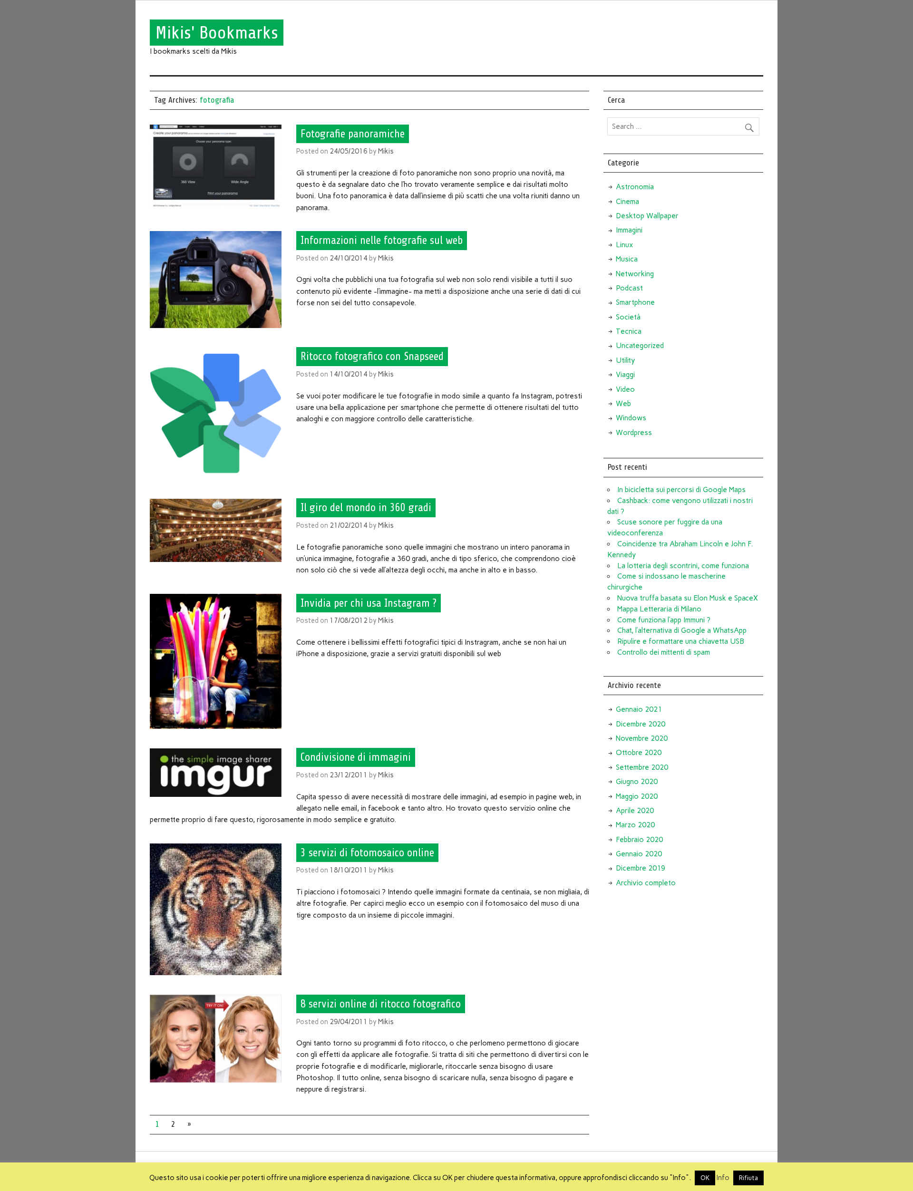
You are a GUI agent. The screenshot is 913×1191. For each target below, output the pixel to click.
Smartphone (635, 302)
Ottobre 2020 (638, 752)
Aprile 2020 (635, 810)
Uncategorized (640, 345)
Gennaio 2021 (639, 709)
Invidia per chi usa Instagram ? (369, 603)
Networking (635, 274)
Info (723, 1177)
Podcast (629, 288)
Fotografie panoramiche (353, 133)
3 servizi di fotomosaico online (367, 852)
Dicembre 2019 (640, 868)
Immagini (629, 230)
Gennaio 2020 (639, 854)
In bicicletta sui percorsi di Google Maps (681, 489)
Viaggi (625, 374)
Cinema (627, 201)
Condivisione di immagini (356, 757)
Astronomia (635, 187)
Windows (631, 418)
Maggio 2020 (637, 796)
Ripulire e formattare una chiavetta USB (680, 641)
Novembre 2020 (642, 738)
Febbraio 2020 (639, 839)
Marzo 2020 (635, 825)
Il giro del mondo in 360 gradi (366, 508)
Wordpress (634, 432)
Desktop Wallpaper (647, 216)
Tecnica (628, 331)
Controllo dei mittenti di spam (663, 652)
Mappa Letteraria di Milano (659, 609)
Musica (627, 259)
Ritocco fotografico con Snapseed (372, 356)
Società (628, 317)
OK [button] (704, 1177)
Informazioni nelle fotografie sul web (382, 240)
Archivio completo (646, 883)
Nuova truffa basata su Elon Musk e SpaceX (687, 598)
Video (625, 389)
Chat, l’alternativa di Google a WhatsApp (682, 630)
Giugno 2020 (637, 781)
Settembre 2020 (642, 767)
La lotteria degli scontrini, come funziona (683, 566)
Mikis (386, 151)
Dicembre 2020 (640, 724)
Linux (624, 245)
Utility (625, 360)
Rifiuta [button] (748, 1177)
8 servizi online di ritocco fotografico (381, 1004)
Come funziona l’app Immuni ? (663, 620)
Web (623, 403)
